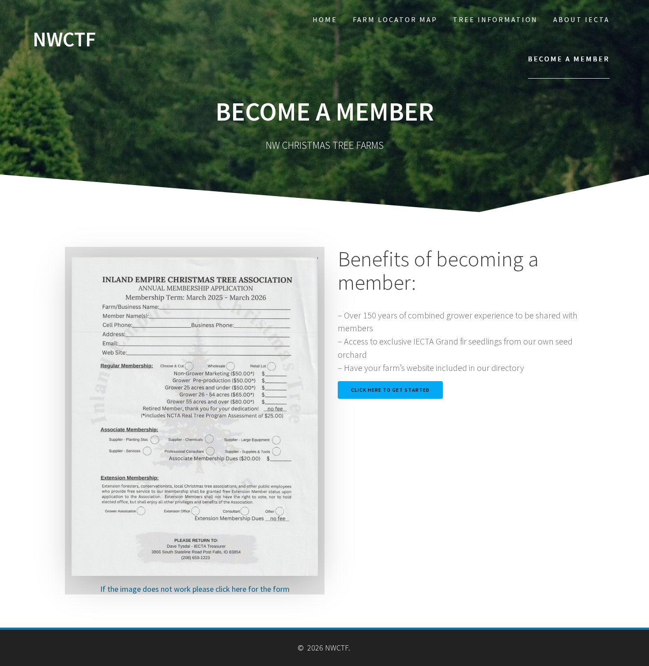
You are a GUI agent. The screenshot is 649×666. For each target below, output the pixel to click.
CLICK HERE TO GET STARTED (390, 389)
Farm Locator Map (395, 19)
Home (325, 19)
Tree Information (495, 19)
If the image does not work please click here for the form (195, 589)
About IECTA (581, 19)
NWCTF (64, 39)
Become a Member (569, 58)
